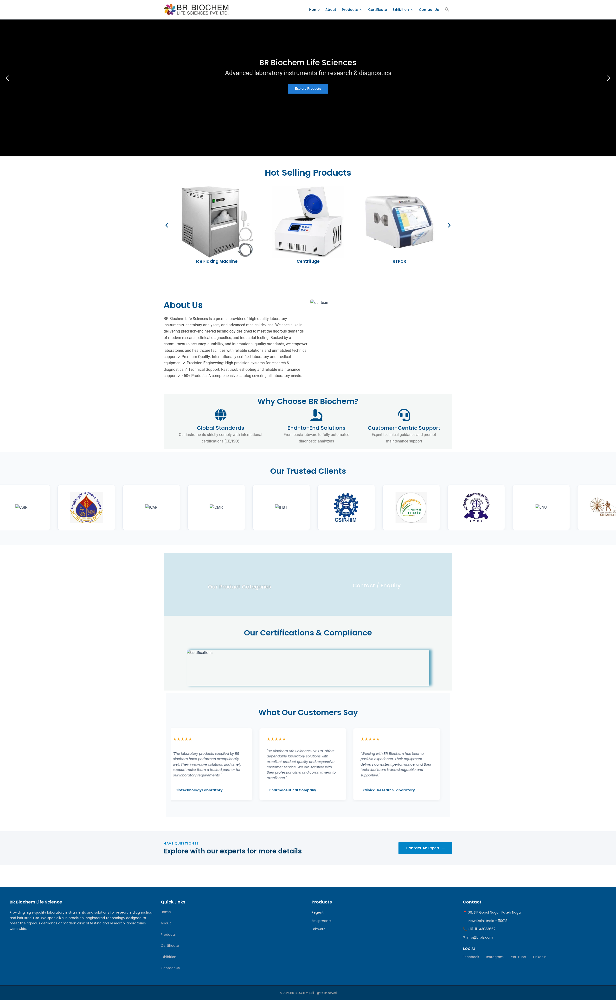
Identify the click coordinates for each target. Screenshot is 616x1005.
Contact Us (429, 9)
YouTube (518, 956)
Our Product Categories (239, 586)
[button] (360, 9)
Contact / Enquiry (377, 585)
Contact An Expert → (425, 848)
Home (314, 9)
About (330, 9)
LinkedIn (539, 956)
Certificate (377, 9)
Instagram (495, 956)
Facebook (471, 956)
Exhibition (401, 9)
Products (350, 9)
